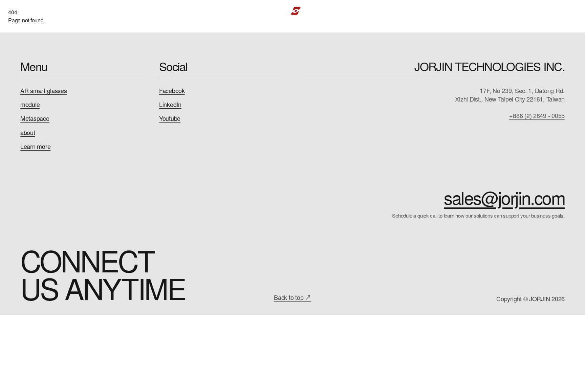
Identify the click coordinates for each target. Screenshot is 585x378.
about (27, 132)
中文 (554, 11)
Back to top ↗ (292, 297)
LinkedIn (170, 104)
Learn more (35, 146)
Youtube (169, 118)
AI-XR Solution (141, 10)
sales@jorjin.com (504, 197)
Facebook (172, 90)
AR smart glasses (43, 90)
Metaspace (34, 118)
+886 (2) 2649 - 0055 (537, 115)
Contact (525, 10)
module (30, 104)
